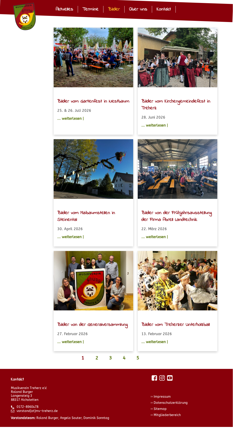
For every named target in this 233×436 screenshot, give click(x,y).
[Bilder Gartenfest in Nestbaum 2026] (93, 58)
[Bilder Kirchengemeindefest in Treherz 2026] (177, 58)
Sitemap (160, 409)
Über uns (138, 9)
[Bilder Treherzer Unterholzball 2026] (177, 281)
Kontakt (164, 9)
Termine (91, 9)
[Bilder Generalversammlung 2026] (93, 281)
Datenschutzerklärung (171, 403)
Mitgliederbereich (167, 415)
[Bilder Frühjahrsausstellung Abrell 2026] (177, 169)
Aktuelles (64, 9)
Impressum (162, 397)
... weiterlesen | (70, 118)
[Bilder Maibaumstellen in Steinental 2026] (93, 169)
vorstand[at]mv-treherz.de (37, 411)
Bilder (114, 9)
